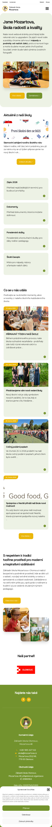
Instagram (13, 2)
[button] (48, 789)
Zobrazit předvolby (26, 821)
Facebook (5, 2)
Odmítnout (26, 815)
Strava (48, 2)
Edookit (42, 2)
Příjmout (26, 808)
